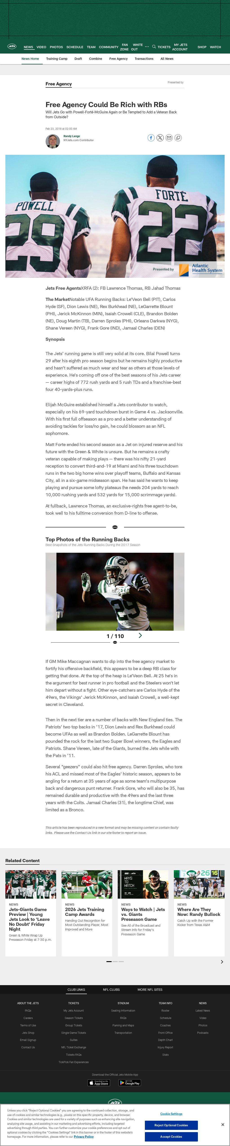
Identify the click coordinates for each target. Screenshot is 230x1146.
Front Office (165, 1032)
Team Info (165, 1003)
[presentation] (223, 962)
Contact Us (28, 1047)
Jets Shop (28, 1032)
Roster (165, 1010)
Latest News (203, 1010)
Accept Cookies (171, 1136)
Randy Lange (72, 136)
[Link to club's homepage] (12, 46)
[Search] (154, 46)
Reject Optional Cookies (171, 1125)
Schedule (165, 1017)
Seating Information (123, 1010)
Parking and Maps (123, 1025)
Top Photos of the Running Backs (88, 539)
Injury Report (165, 1047)
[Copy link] (178, 138)
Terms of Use (28, 1025)
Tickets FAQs (74, 1054)
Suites (73, 1039)
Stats (165, 1054)
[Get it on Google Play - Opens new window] (129, 1084)
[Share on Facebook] (151, 140)
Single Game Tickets (73, 1032)
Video (202, 1017)
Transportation (123, 1032)
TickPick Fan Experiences (74, 1062)
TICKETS (73, 1003)
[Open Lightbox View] (115, 601)
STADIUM (123, 1003)
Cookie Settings (171, 1114)
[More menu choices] (147, 46)
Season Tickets (74, 1017)
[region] (115, 1125)
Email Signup (28, 1039)
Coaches (165, 1025)
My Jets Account (74, 1010)
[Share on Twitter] (160, 140)
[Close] (223, 1125)
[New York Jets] (115, 1103)
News (203, 1003)
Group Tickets (73, 1025)
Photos (203, 1025)
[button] (109, 961)
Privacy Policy (84, 1136)
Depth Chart (165, 1039)
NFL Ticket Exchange (73, 1047)
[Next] (140, 635)
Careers (28, 1017)
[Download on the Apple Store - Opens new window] (98, 1083)
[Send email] (169, 140)
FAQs (28, 1010)
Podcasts (202, 1032)
